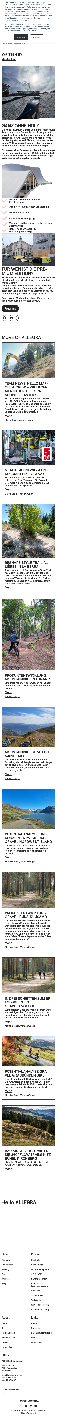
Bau (3, 1274)
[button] (4, 318)
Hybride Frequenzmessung (39, 1284)
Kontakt (35, 1323)
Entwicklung (7, 1265)
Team (4, 1323)
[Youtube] (36, 1406)
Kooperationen (8, 1337)
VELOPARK (36, 1274)
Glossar (5, 1342)
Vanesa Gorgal (12, 696)
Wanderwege (37, 1265)
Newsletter (7, 1347)
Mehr (8, 416)
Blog (4, 1283)
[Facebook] (26, 1406)
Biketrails (35, 1260)
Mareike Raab (9, 59)
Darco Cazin (11, 493)
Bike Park (35, 1291)
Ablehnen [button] (36, 37)
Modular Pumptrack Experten (31, 298)
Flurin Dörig (11, 420)
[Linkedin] (31, 1406)
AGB (33, 1337)
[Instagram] (21, 1406)
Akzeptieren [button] (21, 37)
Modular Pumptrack (40, 1269)
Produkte (37, 1254)
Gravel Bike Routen (40, 1305)
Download (35, 1328)
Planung (5, 1269)
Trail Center (36, 1300)
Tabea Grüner (26, 493)
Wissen (5, 1279)
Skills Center (37, 1295)
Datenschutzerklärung (41, 1333)
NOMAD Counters (39, 1279)
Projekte (6, 1260)
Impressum (36, 1342)
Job (3, 1328)
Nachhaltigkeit (8, 1333)
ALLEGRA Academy (40, 1309)
